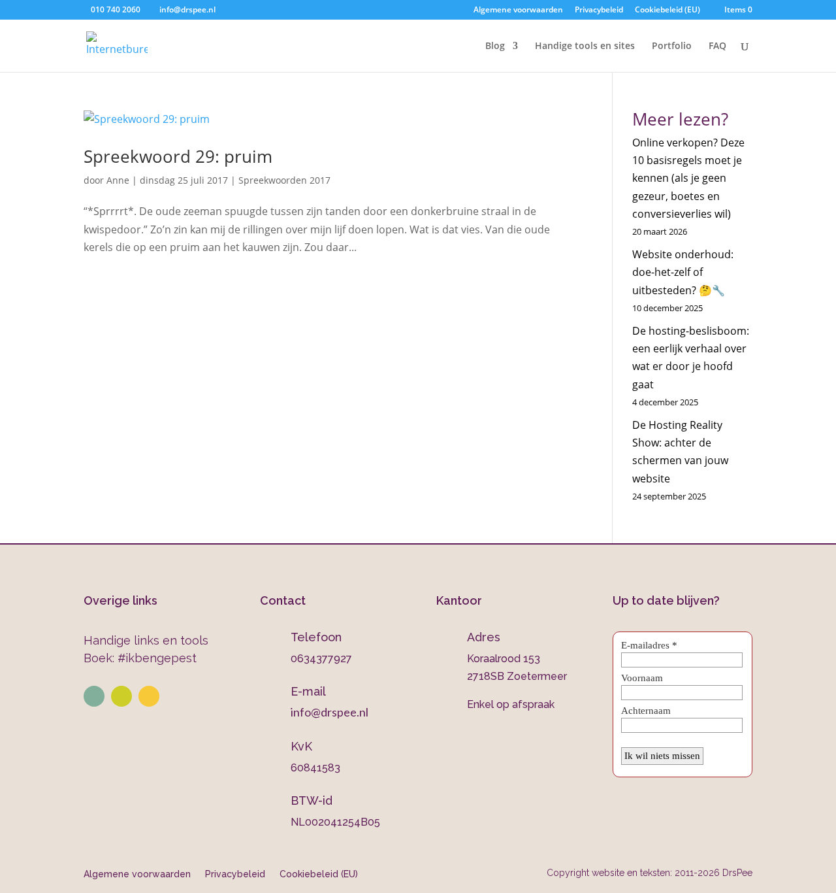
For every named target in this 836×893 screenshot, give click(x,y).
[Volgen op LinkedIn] (94, 696)
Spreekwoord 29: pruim (178, 156)
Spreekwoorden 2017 (284, 180)
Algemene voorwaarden (518, 10)
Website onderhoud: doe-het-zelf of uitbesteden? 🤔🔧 (682, 272)
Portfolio (672, 46)
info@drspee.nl (329, 712)
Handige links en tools (146, 640)
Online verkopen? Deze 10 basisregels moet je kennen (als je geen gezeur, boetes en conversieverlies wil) (688, 178)
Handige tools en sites (585, 46)
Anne (117, 180)
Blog (495, 46)
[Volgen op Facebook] (148, 696)
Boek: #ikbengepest (140, 658)
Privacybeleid (599, 10)
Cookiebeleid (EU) (667, 10)
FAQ (717, 46)
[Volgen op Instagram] (121, 696)
